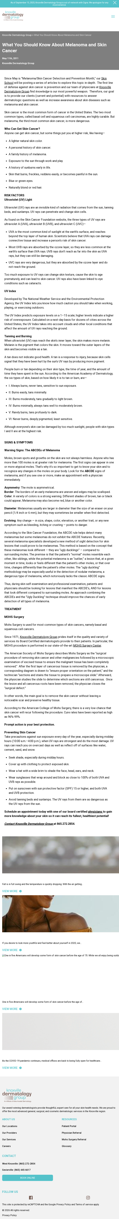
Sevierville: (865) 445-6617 (16, 1170)
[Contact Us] (53, 823)
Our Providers (9, 1132)
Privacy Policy (9, 1215)
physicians (95, 811)
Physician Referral (71, 1132)
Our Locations (9, 1126)
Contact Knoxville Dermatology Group (28, 823)
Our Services (9, 1139)
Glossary (66, 1146)
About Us (8, 1119)
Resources (69, 1119)
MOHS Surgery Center (87, 645)
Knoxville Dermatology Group (38, 637)
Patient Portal (69, 1126)
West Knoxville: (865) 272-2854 (18, 1163)
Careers (6, 1146)
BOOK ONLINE (27, 1177)
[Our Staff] (102, 811)
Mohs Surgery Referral (74, 1139)
